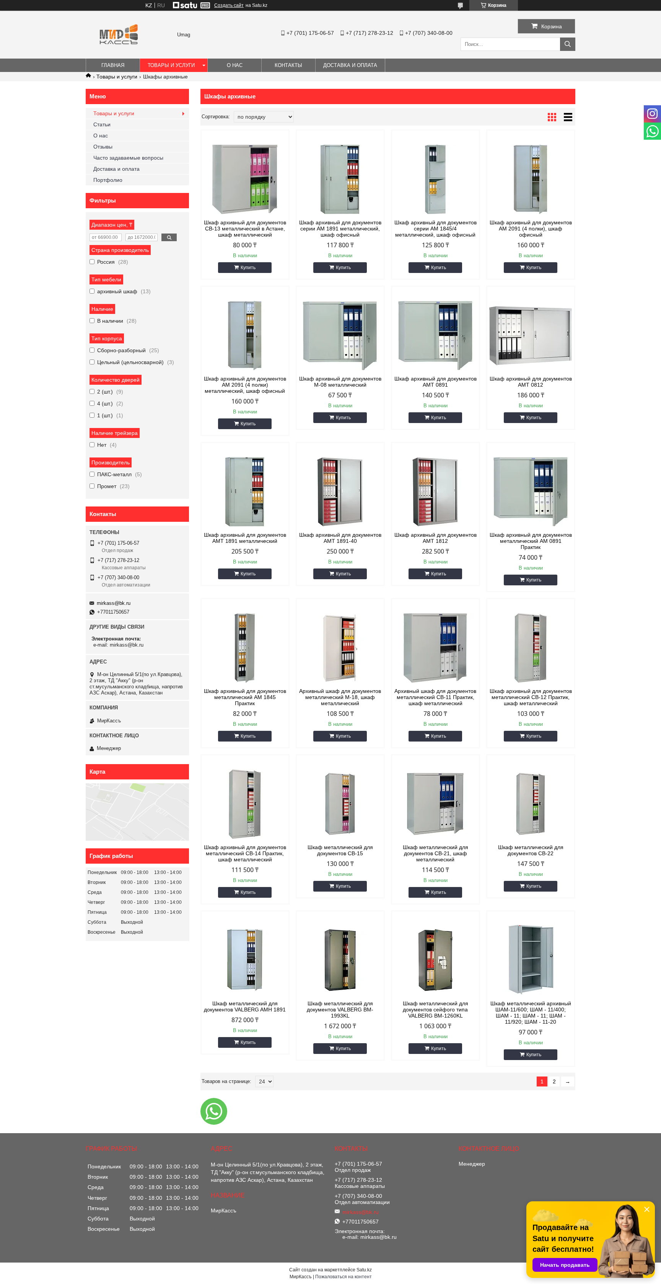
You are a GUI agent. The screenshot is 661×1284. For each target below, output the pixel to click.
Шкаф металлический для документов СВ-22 (530, 850)
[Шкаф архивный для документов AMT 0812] (530, 335)
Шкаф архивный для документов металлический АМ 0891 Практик (531, 541)
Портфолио (107, 180)
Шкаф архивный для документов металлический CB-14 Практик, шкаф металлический (245, 853)
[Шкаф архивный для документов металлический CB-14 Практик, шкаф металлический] (245, 804)
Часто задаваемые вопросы (128, 158)
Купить (248, 267)
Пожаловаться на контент (343, 1276)
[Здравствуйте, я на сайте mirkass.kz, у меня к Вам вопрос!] (213, 1111)
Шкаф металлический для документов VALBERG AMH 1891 (245, 1006)
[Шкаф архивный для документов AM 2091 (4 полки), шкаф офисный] (530, 179)
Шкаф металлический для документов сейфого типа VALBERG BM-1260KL (435, 1009)
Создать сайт (229, 5)
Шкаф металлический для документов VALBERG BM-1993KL (340, 1009)
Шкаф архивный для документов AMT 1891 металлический (245, 538)
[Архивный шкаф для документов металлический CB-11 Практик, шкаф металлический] (435, 647)
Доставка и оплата (350, 65)
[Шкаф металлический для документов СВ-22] (530, 804)
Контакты (288, 65)
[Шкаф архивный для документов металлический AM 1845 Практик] (245, 647)
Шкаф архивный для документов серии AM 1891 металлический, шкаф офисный (340, 228)
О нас (235, 65)
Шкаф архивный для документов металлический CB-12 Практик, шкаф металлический (531, 697)
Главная (112, 65)
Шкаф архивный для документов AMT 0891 (435, 382)
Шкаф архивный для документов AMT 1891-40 (340, 538)
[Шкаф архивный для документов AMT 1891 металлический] (245, 491)
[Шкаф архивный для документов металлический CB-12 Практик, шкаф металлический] (530, 647)
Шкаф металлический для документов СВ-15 (340, 850)
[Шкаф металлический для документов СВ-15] (340, 804)
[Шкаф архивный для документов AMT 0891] (435, 335)
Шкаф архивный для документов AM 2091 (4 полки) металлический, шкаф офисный (245, 385)
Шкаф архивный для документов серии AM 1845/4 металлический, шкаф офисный (435, 228)
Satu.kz (364, 1270)
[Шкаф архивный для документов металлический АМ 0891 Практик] (530, 491)
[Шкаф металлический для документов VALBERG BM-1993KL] (340, 960)
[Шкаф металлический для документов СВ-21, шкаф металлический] (435, 804)
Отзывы (102, 147)
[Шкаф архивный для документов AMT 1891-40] (340, 491)
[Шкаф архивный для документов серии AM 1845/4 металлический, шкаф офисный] (435, 179)
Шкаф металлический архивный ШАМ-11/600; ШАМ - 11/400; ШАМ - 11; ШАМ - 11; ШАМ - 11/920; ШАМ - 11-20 (530, 1012)
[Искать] (567, 44)
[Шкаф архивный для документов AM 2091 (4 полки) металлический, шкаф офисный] (245, 335)
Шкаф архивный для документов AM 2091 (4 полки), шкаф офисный (531, 228)
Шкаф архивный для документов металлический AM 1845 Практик (245, 697)
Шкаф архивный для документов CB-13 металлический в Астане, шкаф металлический (245, 228)
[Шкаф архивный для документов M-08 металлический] (340, 335)
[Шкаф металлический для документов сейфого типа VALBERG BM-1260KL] (435, 960)
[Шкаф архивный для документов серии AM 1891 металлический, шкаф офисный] (340, 179)
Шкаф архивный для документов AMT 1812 (435, 538)
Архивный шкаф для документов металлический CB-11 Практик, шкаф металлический (435, 697)
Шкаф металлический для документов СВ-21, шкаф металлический (435, 853)
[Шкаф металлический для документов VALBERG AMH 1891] (245, 960)
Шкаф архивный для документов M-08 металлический (340, 382)
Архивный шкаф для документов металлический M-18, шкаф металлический (340, 697)
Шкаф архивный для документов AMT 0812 (531, 382)
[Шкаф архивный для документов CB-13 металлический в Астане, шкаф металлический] (245, 179)
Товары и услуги (171, 65)
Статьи (102, 124)
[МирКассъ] (119, 55)
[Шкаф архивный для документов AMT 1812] (435, 491)
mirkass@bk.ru (113, 603)
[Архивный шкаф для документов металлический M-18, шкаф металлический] (340, 647)
